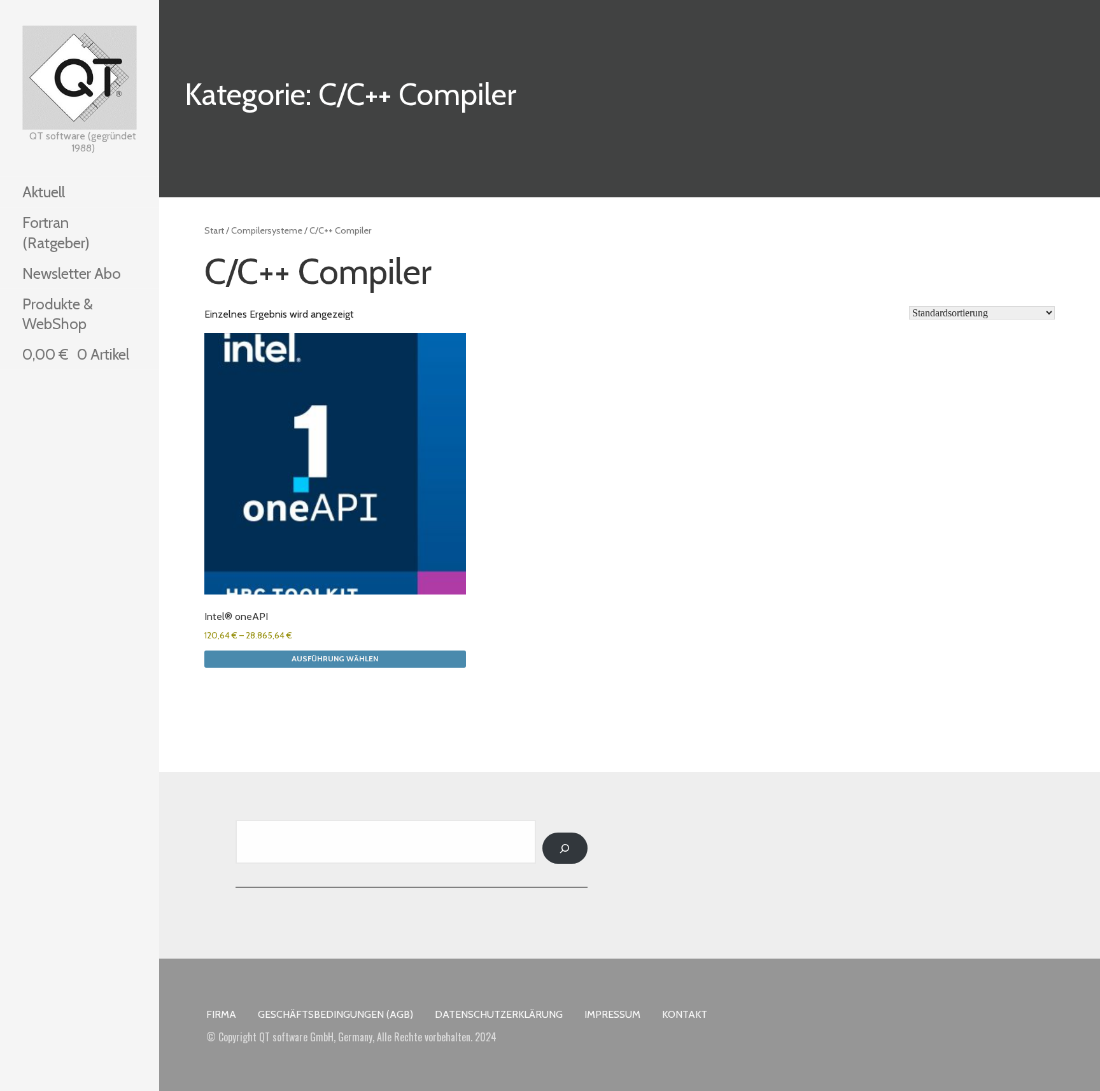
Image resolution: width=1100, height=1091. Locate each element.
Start (214, 230)
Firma (221, 1014)
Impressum (612, 1014)
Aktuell (43, 192)
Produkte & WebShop (57, 314)
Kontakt (684, 1014)
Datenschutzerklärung (499, 1014)
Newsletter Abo (71, 273)
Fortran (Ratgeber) (56, 232)
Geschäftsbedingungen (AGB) (335, 1014)
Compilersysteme (266, 230)
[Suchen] (565, 848)
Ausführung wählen (335, 658)
